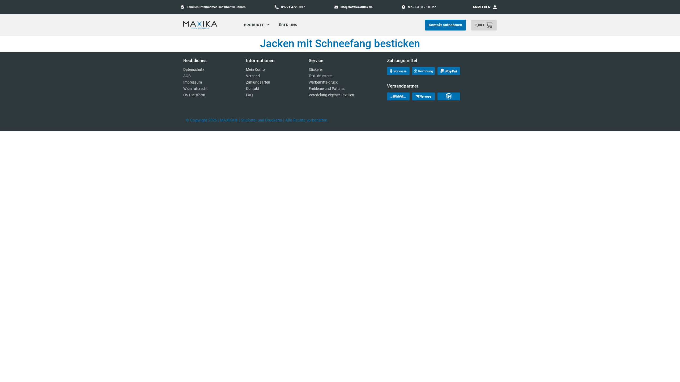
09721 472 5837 (293, 7)
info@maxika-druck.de (356, 7)
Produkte (254, 25)
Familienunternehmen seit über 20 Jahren (216, 7)
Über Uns (288, 25)
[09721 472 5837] (277, 7)
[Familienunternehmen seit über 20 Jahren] (182, 7)
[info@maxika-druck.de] (336, 7)
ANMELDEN (481, 7)
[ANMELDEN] (495, 7)
